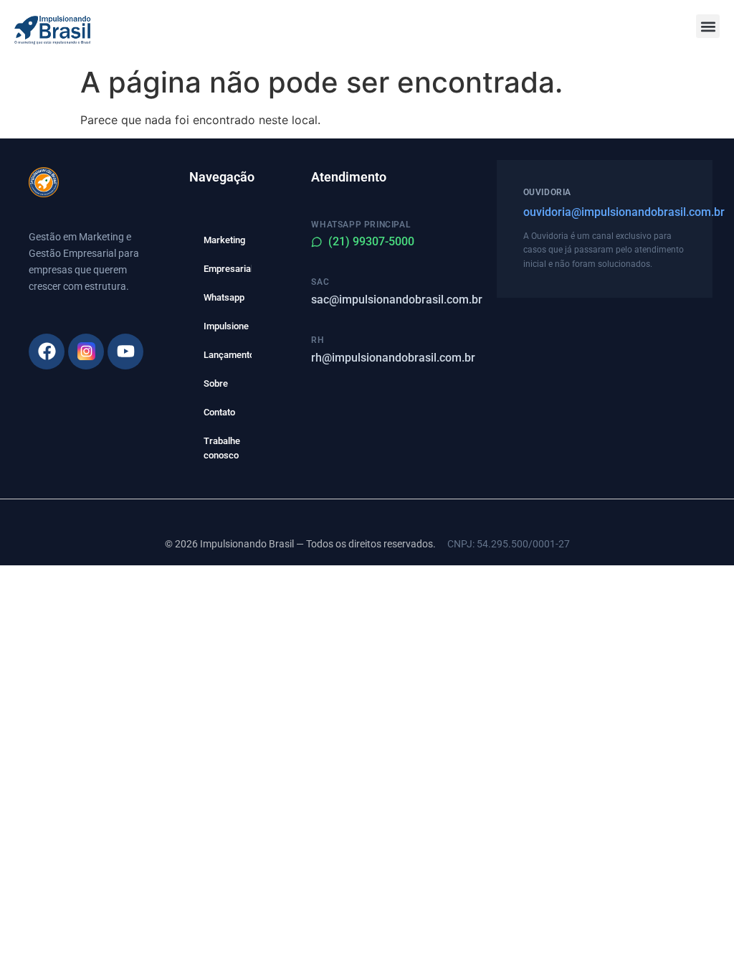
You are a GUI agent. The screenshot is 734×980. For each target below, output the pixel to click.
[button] (708, 26)
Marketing (224, 240)
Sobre (216, 383)
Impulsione (226, 326)
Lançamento (228, 354)
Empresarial (228, 268)
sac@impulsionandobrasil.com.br (396, 299)
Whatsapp (224, 297)
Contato (219, 412)
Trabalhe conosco (222, 448)
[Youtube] (125, 351)
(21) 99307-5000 (371, 241)
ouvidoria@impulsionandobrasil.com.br (604, 212)
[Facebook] (47, 351)
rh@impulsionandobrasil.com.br (393, 357)
